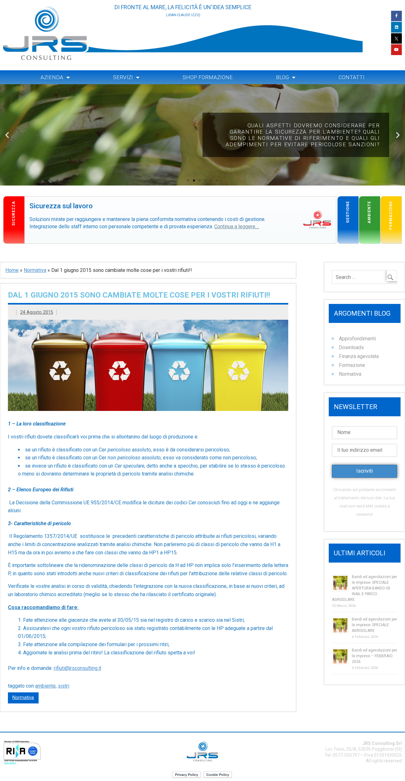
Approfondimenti (357, 339)
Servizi (123, 77)
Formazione (352, 365)
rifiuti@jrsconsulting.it (77, 668)
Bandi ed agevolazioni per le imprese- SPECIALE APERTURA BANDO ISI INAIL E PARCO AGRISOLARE (364, 588)
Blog (282, 77)
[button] (188, 180)
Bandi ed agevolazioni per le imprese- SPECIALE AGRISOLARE (374, 625)
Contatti (351, 77)
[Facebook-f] (396, 16)
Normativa (35, 270)
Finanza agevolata (359, 356)
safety (32, 200)
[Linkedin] (396, 27)
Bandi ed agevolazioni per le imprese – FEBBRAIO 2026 (374, 656)
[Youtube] (396, 49)
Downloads (351, 347)
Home (12, 270)
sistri (63, 686)
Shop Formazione (208, 77)
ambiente (45, 686)
